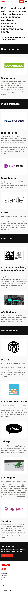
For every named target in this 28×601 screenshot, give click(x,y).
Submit (21, 1)
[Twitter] (2, 569)
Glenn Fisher (3, 579)
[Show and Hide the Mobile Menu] (25, 1)
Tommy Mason (4, 577)
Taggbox (15, 524)
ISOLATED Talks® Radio (11, 225)
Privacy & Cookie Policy (6, 590)
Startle (2, 216)
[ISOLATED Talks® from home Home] (6, 1)
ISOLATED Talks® (9, 414)
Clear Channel (18, 138)
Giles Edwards (4, 575)
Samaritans (20, 89)
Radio (8, 494)
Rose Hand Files (21, 496)
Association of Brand (5, 588)
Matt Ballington (4, 581)
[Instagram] (5, 569)
